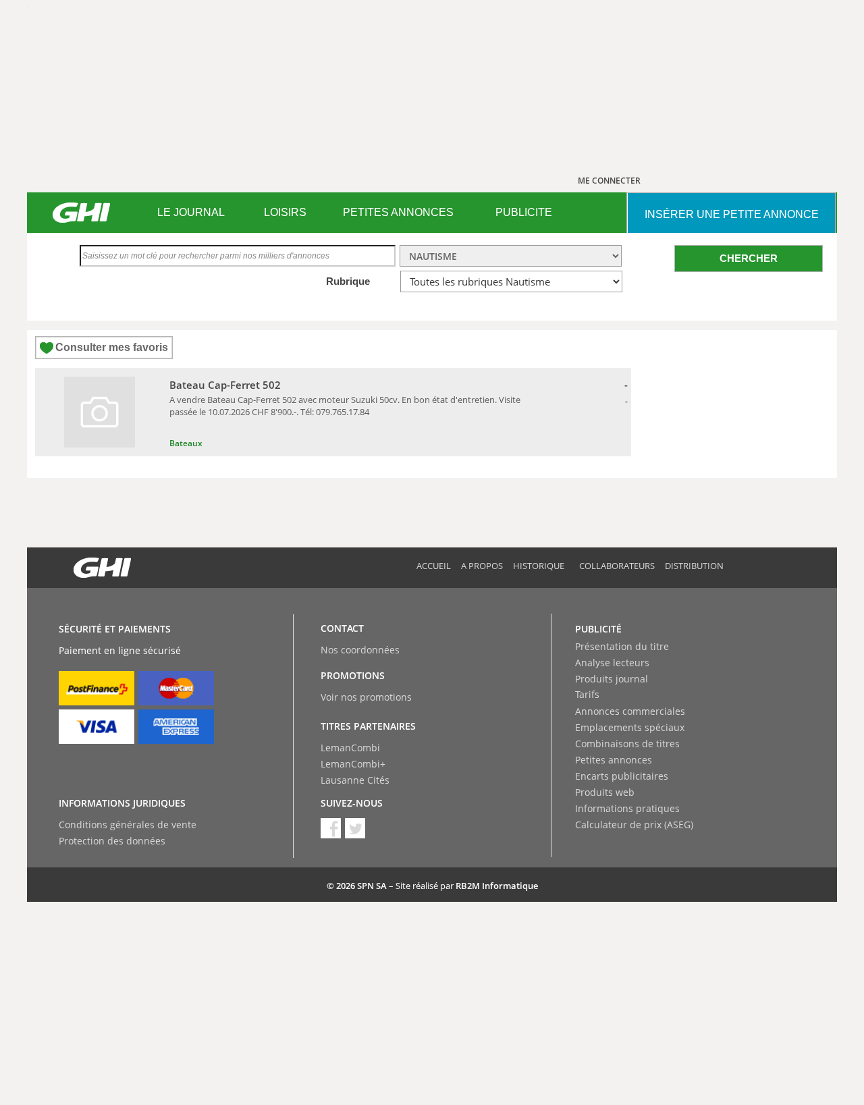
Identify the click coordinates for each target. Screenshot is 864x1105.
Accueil (433, 566)
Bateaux (185, 443)
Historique (538, 566)
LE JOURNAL (191, 212)
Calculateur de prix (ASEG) (634, 824)
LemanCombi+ (353, 763)
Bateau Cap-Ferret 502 (225, 385)
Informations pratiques (627, 808)
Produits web (604, 792)
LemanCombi (350, 747)
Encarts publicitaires (621, 776)
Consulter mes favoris (111, 347)
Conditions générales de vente (127, 824)
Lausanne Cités (355, 780)
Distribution (694, 566)
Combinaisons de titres (627, 743)
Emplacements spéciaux (629, 727)
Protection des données (112, 840)
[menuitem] (190, 212)
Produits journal (611, 678)
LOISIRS (285, 212)
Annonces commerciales (630, 711)
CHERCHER (749, 258)
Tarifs (587, 694)
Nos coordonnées (360, 649)
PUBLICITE (523, 212)
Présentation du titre (622, 646)
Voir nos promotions (366, 697)
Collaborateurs (617, 566)
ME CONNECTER (609, 180)
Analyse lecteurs (612, 662)
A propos (482, 566)
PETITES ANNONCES (398, 212)
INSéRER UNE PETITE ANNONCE (732, 214)
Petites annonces (613, 759)
